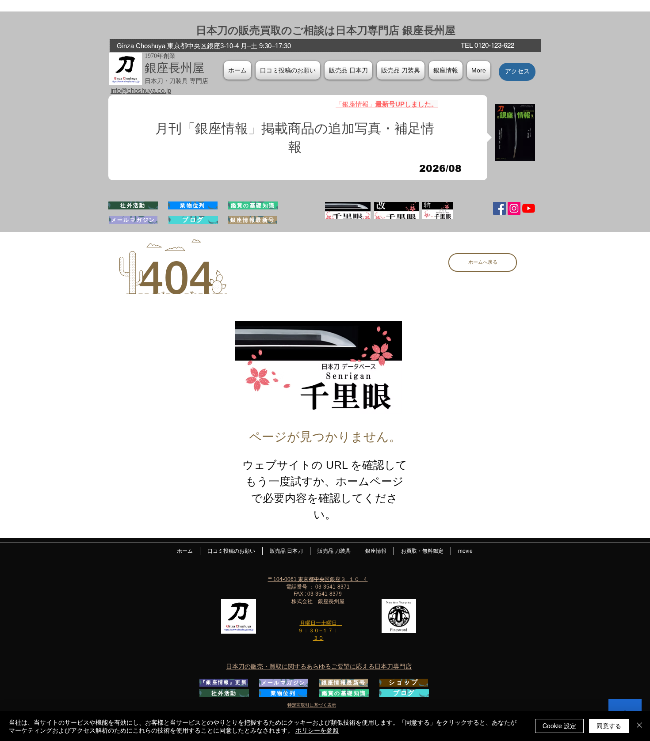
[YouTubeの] (528, 208)
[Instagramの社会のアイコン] (514, 208)
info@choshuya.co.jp (141, 90)
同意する (608, 725)
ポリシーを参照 (317, 730)
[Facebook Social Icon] (499, 208)
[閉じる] (639, 726)
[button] (446, 70)
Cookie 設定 (559, 725)
